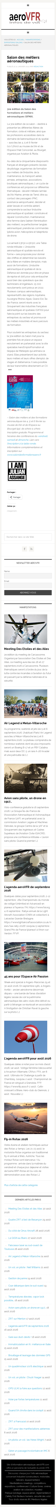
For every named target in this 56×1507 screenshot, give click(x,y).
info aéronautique (40, 1473)
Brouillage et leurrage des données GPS (29, 1355)
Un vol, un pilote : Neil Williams (24, 1267)
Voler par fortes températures (23, 1399)
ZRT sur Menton (17, 1318)
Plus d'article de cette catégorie (21, 1185)
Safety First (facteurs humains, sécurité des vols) (28, 1496)
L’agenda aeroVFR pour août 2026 (27, 1058)
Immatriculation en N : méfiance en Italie (29, 1344)
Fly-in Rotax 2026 (16, 1139)
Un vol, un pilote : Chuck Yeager (24, 1377)
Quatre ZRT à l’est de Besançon (25, 1219)
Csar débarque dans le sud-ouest (26, 1285)
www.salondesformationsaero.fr (24, 454)
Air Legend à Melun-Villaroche (25, 723)
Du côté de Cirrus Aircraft (21, 1230)
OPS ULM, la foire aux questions (25, 1388)
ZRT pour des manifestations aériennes (29, 1428)
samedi (11, 440)
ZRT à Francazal (17, 1421)
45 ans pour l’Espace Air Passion (26, 976)
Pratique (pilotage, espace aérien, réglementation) (28, 1493)
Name (7, 571)
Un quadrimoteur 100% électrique (25, 1366)
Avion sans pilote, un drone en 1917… (27, 1307)
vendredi (42, 436)
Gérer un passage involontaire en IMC (28, 1450)
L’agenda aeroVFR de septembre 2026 (28, 1326)
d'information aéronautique (23, 1464)
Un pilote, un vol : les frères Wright (26, 1439)
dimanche (23, 440)
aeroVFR (28, 17)
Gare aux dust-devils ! (19, 1337)
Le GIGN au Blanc (17, 1238)
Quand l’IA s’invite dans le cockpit (25, 1410)
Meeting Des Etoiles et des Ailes (26, 649)
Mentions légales (39, 1499)
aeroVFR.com (42, 1464)
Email (6, 581)
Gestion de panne (17, 1278)
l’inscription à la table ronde (21, 443)
